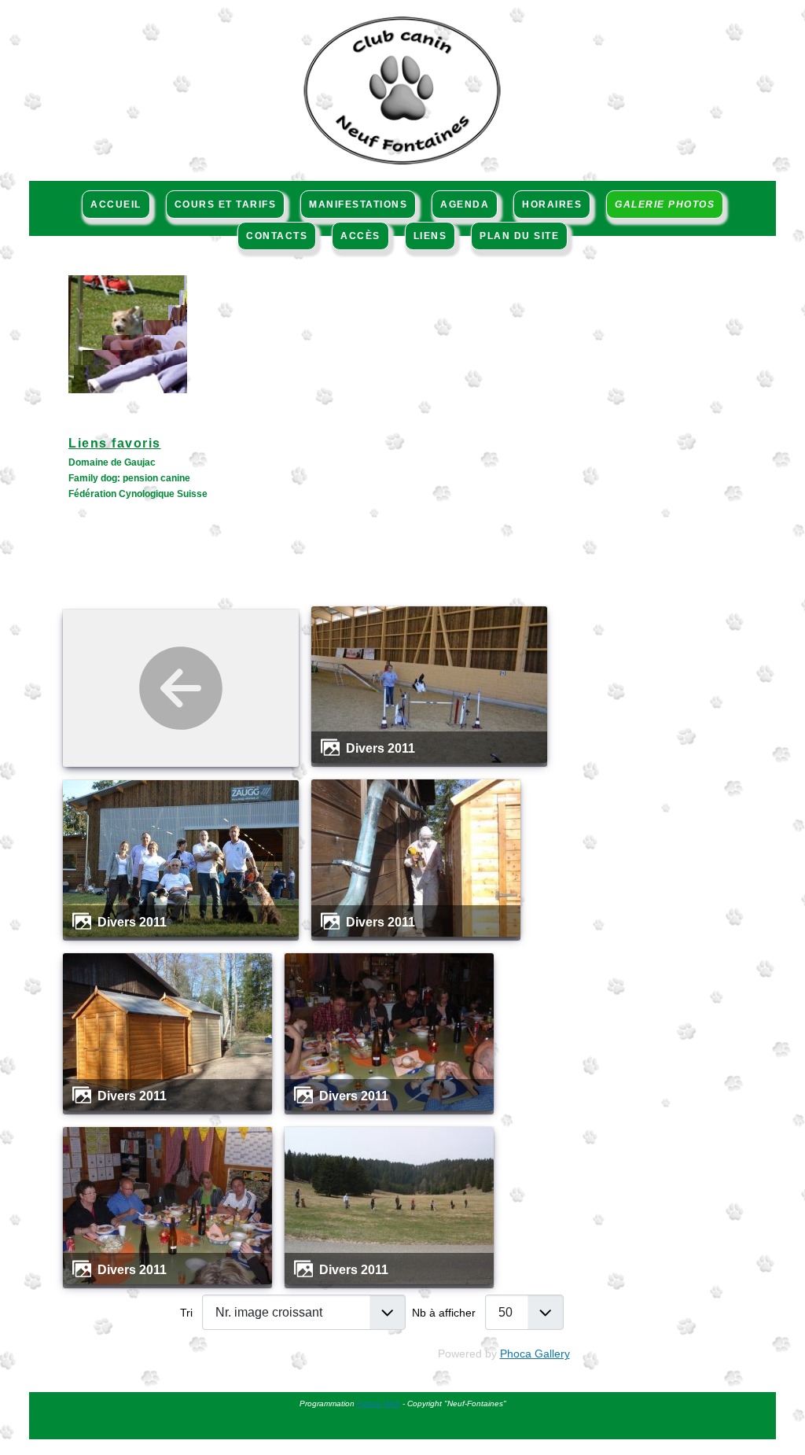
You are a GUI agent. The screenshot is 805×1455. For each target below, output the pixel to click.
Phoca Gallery (535, 1353)
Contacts (276, 235)
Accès (360, 235)
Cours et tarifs (226, 204)
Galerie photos (665, 204)
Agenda (464, 204)
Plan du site (519, 235)
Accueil (116, 204)
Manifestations (358, 204)
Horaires (552, 204)
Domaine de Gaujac (112, 462)
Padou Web (378, 1403)
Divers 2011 (380, 748)
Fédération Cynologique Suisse (138, 493)
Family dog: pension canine (129, 478)
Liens (430, 235)
